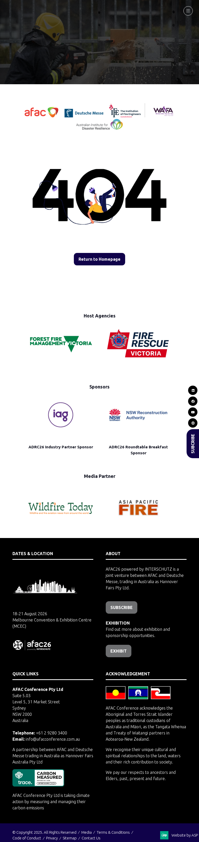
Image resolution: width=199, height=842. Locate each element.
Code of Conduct (26, 838)
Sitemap (70, 838)
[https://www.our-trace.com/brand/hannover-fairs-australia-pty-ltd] (38, 785)
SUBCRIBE (192, 444)
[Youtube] (192, 412)
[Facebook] (192, 401)
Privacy (52, 838)
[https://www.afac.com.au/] (42, 116)
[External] (192, 423)
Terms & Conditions (113, 832)
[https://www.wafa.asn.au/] (163, 116)
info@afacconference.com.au (53, 739)
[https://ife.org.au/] (107, 116)
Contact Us (91, 838)
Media (86, 832)
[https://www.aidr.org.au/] (99, 128)
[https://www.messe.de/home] (84, 116)
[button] (188, 11)
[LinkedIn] (192, 390)
